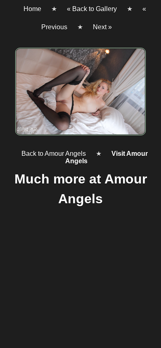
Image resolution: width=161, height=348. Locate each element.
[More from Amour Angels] (80, 94)
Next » (102, 27)
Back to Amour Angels (53, 153)
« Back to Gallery (92, 8)
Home (32, 8)
